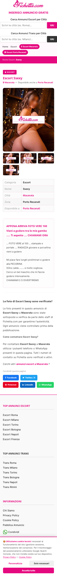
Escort (14, 46)
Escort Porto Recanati (16, 52)
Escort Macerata (30, 46)
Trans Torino (10, 472)
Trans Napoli (10, 482)
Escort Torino (11, 424)
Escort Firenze (11, 439)
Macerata (10, 82)
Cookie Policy (11, 520)
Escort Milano (11, 419)
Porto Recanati (45, 82)
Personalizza (15, 563)
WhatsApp (46, 384)
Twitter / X (30, 377)
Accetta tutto (28, 570)
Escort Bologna (12, 429)
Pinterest (12, 384)
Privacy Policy (11, 515)
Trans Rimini (10, 487)
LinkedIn (29, 384)
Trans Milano (10, 467)
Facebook (12, 377)
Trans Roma (9, 462)
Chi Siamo (9, 510)
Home (5, 46)
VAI (52, 25)
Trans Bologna (11, 477)
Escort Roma (10, 414)
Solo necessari (41, 563)
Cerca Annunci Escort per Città (28, 19)
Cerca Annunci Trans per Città (28, 33)
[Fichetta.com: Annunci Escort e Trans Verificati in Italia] (28, 3)
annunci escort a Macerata (32, 363)
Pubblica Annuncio (13, 525)
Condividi (13, 531)
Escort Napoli (11, 434)
